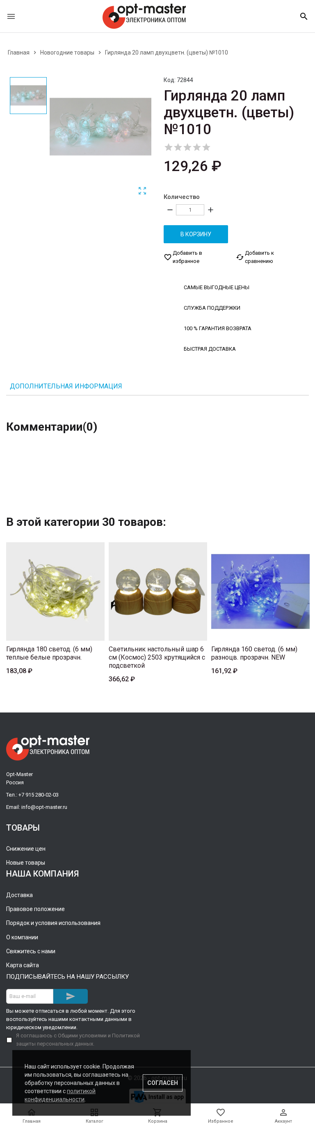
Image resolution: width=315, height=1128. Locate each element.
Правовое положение (35, 909)
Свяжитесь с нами (30, 951)
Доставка (19, 895)
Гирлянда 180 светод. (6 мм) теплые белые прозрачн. (49, 653)
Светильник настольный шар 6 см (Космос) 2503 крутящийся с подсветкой (157, 657)
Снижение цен (26, 848)
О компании (22, 937)
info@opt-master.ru (44, 807)
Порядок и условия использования (53, 923)
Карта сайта (22, 965)
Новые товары (25, 862)
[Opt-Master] (144, 16)
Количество (182, 197)
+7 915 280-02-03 (38, 795)
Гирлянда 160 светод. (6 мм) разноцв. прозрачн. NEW (254, 653)
